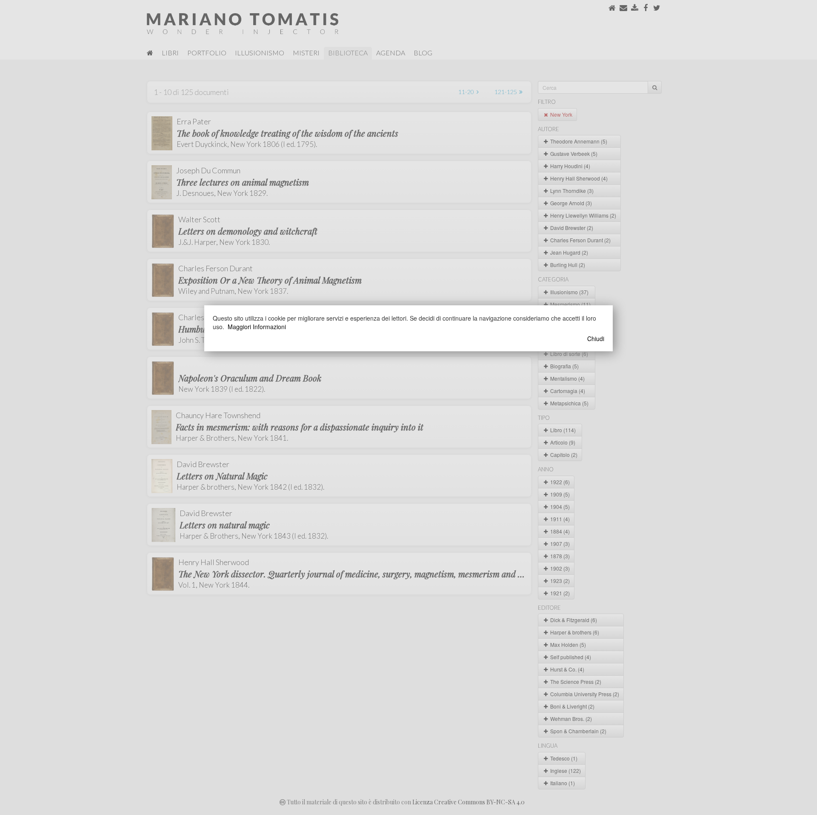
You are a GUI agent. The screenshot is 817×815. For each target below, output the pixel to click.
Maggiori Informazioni (257, 326)
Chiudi (595, 338)
